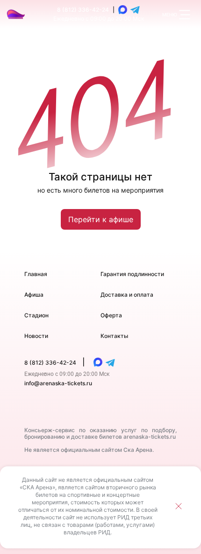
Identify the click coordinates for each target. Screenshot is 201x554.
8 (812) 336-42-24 (83, 9)
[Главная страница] (16, 14)
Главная (35, 273)
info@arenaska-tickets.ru (58, 383)
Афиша (33, 294)
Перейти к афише (100, 219)
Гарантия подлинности (132, 273)
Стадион (36, 315)
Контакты (114, 335)
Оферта (111, 315)
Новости (36, 335)
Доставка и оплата (126, 294)
